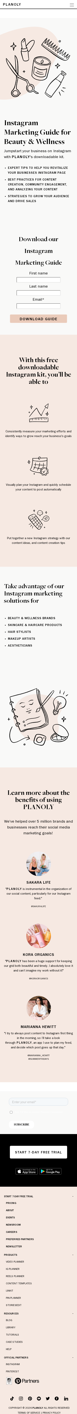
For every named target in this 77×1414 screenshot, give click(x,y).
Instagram (13, 1364)
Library (10, 1327)
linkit (9, 1290)
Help (8, 1349)
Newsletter (14, 1246)
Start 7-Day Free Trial (18, 1196)
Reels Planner (15, 1276)
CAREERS (11, 1232)
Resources (11, 1313)
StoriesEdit (14, 1305)
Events (10, 1217)
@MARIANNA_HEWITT (38, 1055)
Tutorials (12, 1334)
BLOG (9, 1320)
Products (10, 1255)
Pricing (11, 1203)
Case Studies (14, 1342)
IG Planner (13, 1269)
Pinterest (12, 1371)
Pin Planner (13, 1298)
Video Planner (15, 1261)
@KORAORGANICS (38, 978)
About (10, 1210)
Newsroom (13, 1224)
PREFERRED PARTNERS (20, 1239)
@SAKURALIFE (38, 906)
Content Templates (19, 1283)
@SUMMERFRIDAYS (38, 1059)
